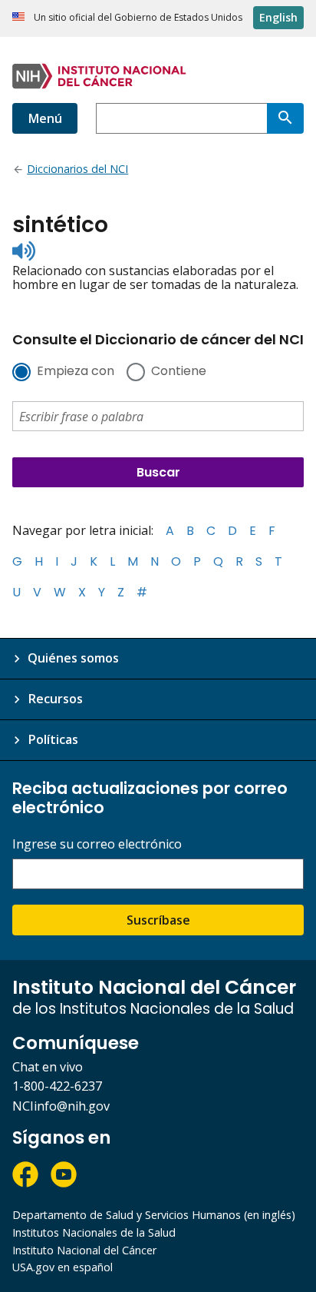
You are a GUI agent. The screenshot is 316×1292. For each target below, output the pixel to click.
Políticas (53, 739)
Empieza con (75, 372)
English (278, 17)
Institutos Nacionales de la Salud (94, 1232)
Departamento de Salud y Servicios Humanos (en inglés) (153, 1214)
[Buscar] (285, 118)
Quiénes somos (73, 657)
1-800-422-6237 (57, 1086)
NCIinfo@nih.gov (61, 1106)
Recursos (55, 698)
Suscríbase (158, 920)
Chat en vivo (47, 1066)
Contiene (178, 372)
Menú (45, 118)
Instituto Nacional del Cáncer (84, 1250)
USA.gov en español (62, 1267)
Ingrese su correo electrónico (97, 844)
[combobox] (181, 118)
